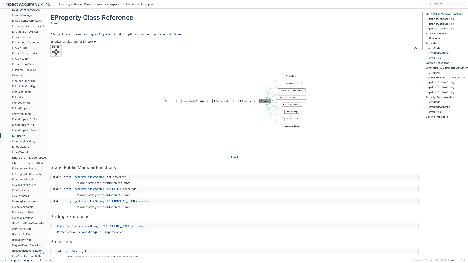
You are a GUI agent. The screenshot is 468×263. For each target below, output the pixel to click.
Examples (147, 4)
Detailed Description (437, 62)
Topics (98, 4)
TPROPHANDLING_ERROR (121, 201)
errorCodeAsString (439, 53)
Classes (131, 4)
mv (5, 260)
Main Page (65, 4)
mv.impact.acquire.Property (92, 34)
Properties (431, 43)
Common (54, 23)
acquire (29, 260)
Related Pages (83, 4)
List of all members (436, 116)
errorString (434, 57)
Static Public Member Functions (444, 13)
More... (178, 34)
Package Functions (436, 33)
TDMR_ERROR (114, 189)
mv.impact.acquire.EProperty (95, 232)
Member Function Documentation (445, 77)
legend (234, 157)
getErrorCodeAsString (89, 177)
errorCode (71, 251)
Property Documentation (439, 97)
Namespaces (112, 4)
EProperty (62, 226)
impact (15, 260)
